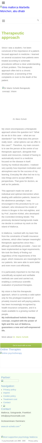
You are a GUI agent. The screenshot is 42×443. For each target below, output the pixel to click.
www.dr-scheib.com (10, 426)
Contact (6, 402)
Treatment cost (10, 399)
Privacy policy (9, 389)
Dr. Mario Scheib (20, 337)
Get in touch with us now (21, 345)
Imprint (6, 393)
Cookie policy (9, 396)
